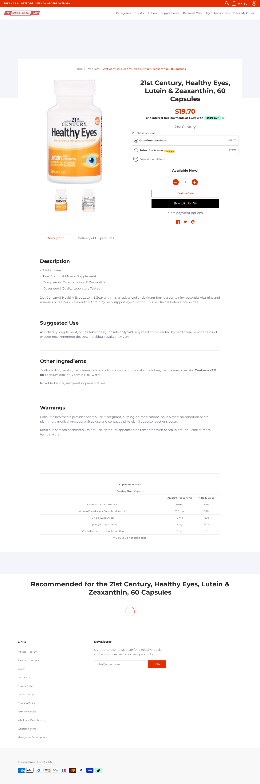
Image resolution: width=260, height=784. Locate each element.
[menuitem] (227, 3)
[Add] (195, 182)
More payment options (185, 213)
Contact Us (24, 677)
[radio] (136, 140)
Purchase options (143, 133)
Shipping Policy (26, 703)
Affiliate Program (27, 651)
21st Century (185, 127)
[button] (239, 3)
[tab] (55, 238)
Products (93, 69)
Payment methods (28, 660)
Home (78, 69)
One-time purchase (153, 140)
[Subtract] (176, 182)
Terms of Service (27, 711)
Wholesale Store (27, 728)
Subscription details (152, 159)
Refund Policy (26, 694)
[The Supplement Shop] (22, 13)
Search (22, 668)
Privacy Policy (26, 686)
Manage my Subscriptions (32, 737)
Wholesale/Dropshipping (32, 720)
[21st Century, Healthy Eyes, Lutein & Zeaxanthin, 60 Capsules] (75, 132)
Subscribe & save (156, 150)
